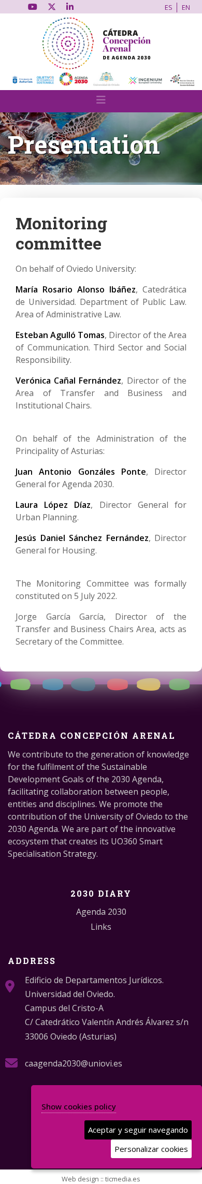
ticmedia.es (122, 1178)
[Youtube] (32, 7)
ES (168, 7)
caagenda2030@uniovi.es (73, 1063)
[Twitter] (52, 7)
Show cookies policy (78, 1106)
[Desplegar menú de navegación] (101, 102)
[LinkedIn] (70, 7)
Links (101, 926)
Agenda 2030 (101, 911)
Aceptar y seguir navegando (138, 1129)
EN (186, 7)
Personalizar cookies (151, 1149)
